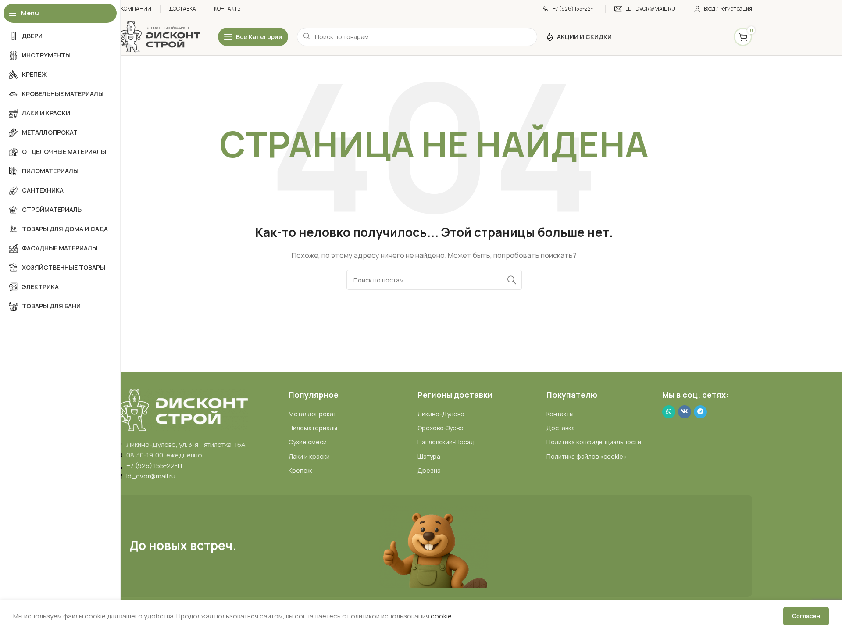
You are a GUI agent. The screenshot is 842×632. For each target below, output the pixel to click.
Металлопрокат (312, 414)
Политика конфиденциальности (593, 442)
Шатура (428, 456)
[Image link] (182, 409)
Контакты (560, 414)
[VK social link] (684, 411)
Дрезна (429, 470)
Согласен (806, 616)
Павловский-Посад (445, 442)
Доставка (560, 428)
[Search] (512, 280)
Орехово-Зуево (440, 428)
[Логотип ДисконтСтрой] (158, 36)
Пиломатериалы (313, 428)
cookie (441, 616)
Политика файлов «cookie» (586, 456)
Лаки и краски (309, 456)
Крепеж (300, 470)
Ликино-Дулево (440, 414)
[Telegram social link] (700, 411)
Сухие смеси (308, 442)
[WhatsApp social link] (668, 411)
